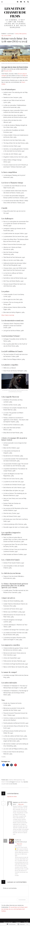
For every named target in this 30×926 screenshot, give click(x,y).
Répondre (21, 804)
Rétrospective (22, 33)
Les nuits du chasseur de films (15, 12)
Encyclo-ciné (7, 71)
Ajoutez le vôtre (12, 796)
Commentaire (22, 899)
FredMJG (3, 33)
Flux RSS (26, 922)
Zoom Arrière (7, 35)
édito (24, 75)
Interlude (17, 782)
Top (2, 35)
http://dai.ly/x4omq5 (7, 315)
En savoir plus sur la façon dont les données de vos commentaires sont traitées (14, 909)
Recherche (27, 1)
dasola (15, 802)
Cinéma (17, 33)
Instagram (18, 922)
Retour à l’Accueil (8, 922)
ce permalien (5, 784)
